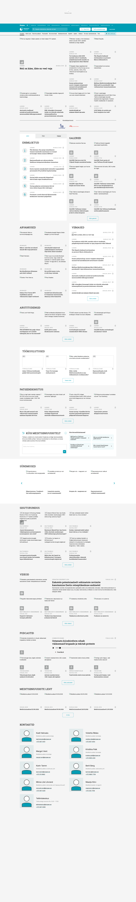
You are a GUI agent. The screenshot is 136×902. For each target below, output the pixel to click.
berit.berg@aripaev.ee (92, 772)
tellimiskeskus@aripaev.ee (43, 804)
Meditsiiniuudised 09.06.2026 (54, 709)
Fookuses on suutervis (101, 616)
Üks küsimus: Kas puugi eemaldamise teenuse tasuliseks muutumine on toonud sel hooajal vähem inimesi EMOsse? (43, 151)
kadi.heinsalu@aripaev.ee (43, 739)
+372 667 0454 (90, 741)
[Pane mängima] (53, 648)
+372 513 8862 (40, 774)
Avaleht (22, 33)
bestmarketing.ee (42, 25)
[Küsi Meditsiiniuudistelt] (64, 451)
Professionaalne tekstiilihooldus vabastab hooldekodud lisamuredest (77, 557)
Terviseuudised (24, 671)
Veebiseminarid (62, 33)
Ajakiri (75, 33)
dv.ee (48, 25)
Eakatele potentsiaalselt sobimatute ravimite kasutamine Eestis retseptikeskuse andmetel (76, 584)
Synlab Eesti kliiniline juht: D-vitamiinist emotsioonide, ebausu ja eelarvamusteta (54, 294)
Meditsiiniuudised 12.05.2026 (103, 709)
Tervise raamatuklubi (90, 33)
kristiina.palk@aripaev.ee (93, 755)
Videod (80, 33)
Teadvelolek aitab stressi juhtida (79, 675)
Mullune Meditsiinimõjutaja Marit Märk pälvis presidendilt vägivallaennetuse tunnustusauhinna (105, 85)
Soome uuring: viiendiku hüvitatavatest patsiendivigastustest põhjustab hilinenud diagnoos (79, 413)
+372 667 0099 (40, 807)
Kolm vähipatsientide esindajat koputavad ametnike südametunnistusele (54, 413)
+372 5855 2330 (90, 758)
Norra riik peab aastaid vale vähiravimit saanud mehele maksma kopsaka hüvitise (29, 413)
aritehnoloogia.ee (75, 25)
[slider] (60, 648)
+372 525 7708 (90, 790)
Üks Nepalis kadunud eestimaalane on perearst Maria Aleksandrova (102, 58)
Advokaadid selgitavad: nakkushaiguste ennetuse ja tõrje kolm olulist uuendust (54, 249)
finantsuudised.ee (65, 25)
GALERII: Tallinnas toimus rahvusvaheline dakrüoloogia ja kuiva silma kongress (78, 211)
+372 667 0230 (40, 790)
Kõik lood (28, 33)
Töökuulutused (27, 368)
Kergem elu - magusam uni (77, 491)
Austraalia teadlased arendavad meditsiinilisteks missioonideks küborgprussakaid (30, 112)
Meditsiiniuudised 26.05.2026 (78, 709)
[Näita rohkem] (112, 25)
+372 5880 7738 (91, 774)
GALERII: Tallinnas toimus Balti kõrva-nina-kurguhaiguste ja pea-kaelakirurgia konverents (104, 185)
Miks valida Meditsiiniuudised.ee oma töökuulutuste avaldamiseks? (79, 373)
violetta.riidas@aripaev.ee (93, 739)
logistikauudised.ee (105, 25)
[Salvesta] (66, 66)
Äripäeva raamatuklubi (76, 671)
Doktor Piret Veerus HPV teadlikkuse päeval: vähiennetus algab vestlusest (29, 294)
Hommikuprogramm (58, 638)
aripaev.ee (33, 25)
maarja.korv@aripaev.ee (93, 788)
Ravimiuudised (36, 33)
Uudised (22, 65)
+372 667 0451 (40, 741)
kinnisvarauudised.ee (94, 25)
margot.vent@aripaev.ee (43, 757)
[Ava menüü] (27, 25)
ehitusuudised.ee (56, 25)
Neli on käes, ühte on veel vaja (36, 68)
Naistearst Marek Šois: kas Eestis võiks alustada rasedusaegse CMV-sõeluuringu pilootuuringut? (55, 532)
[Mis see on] (66, 433)
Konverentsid (53, 33)
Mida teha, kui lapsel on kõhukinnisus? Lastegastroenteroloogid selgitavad (53, 557)
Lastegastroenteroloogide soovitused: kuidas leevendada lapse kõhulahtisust (30, 557)
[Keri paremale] (114, 483)
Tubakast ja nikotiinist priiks (78, 616)
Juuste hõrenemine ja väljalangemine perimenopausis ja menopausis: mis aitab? (30, 532)
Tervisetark (48, 671)
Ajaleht (70, 33)
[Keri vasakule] (22, 483)
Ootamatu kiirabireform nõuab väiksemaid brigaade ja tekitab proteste (73, 642)
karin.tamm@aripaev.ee (43, 772)
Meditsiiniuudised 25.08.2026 (29, 709)
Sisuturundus (24, 526)
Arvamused (23, 245)
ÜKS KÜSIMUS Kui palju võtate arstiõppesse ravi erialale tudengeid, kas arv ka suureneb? (30, 331)
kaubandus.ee (84, 25)
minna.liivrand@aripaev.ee (44, 788)
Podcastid (45, 33)
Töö (98, 33)
